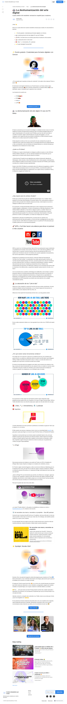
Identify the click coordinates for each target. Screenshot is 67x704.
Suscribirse (59, 1)
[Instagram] (54, 696)
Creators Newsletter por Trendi (18, 6)
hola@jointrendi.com (17, 508)
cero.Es (49, 430)
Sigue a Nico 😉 (33, 607)
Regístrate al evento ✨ (33, 106)
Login (53, 1)
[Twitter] (47, 696)
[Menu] (64, 2)
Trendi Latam (19, 18)
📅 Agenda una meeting (33, 636)
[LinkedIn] (50, 696)
